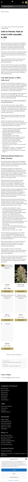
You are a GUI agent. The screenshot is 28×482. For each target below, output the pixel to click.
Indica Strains (4, 392)
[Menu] (3, 2)
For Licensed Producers (7, 444)
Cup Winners (4, 398)
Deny (14, 473)
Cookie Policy (11, 480)
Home (2, 26)
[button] (26, 459)
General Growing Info (6, 423)
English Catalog (4, 419)
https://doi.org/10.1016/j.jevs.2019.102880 (12, 141)
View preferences (14, 477)
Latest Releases (5, 399)
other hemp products (11, 96)
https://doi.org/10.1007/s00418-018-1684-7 (12, 219)
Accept (14, 470)
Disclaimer (3, 410)
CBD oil (17, 95)
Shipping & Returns (5, 412)
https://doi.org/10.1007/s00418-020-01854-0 (12, 215)
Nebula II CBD (21, 284)
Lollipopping (4, 428)
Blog (6, 26)
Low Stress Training (6, 425)
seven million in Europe (14, 69)
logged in (9, 377)
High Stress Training (6, 427)
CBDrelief (7, 284)
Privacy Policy (16, 480)
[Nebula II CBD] (21, 273)
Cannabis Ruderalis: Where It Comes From (12, 362)
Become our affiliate (6, 442)
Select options (7, 291)
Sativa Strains (4, 396)
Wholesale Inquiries (6, 439)
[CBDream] (7, 303)
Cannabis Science (18, 354)
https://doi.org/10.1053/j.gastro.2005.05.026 (12, 225)
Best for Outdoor (5, 390)
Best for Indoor (4, 388)
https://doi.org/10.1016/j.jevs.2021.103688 (12, 230)
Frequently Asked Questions (8, 440)
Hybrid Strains (4, 394)
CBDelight (7, 343)
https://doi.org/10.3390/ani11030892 (11, 131)
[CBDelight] (7, 332)
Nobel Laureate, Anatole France (13, 232)
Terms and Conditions (6, 406)
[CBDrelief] (7, 273)
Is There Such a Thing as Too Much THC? (11, 366)
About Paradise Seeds (6, 435)
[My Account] (23, 2)
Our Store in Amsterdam (7, 437)
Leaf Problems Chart (6, 421)
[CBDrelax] (21, 303)
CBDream (7, 314)
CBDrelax (21, 314)
